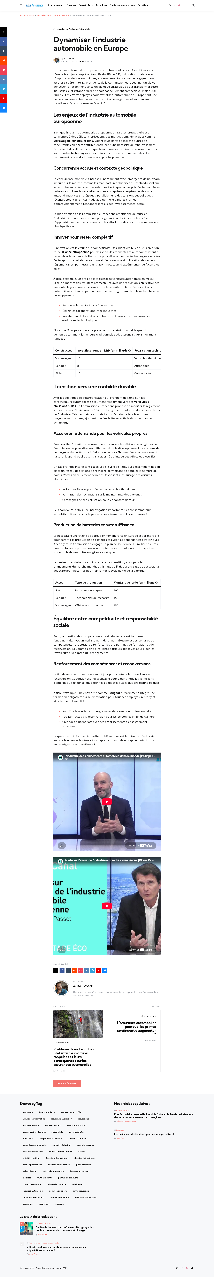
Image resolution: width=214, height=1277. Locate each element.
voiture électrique (59, 1197)
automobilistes (76, 1132)
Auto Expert (69, 58)
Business (71, 5)
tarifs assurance (81, 1191)
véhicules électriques (86, 1197)
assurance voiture (76, 1125)
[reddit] (3, 60)
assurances (83, 1118)
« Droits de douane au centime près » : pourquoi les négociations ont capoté (56, 1249)
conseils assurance (77, 1138)
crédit (81, 1151)
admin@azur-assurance (126, 1121)
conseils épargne (85, 1145)
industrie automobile (53, 1171)
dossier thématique (84, 1158)
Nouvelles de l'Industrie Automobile (73, 29)
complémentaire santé (50, 1138)
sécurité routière (58, 1191)
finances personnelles (59, 1164)
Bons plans (28, 1138)
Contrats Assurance (46, 1223)
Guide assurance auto (121, 5)
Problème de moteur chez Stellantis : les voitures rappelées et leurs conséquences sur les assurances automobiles (73, 1057)
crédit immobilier (31, 1158)
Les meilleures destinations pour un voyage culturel (144, 1134)
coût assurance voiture (60, 1151)
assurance (28, 1112)
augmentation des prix (34, 1132)
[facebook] (175, 5)
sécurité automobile (33, 1191)
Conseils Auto (86, 5)
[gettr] (3, 98)
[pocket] (3, 70)
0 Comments (78, 61)
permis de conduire (68, 1177)
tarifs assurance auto (33, 1197)
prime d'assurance (32, 1184)
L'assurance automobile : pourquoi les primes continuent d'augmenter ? (136, 1028)
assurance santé (31, 1125)
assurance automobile (34, 1118)
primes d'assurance (56, 1184)
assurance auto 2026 (71, 1112)
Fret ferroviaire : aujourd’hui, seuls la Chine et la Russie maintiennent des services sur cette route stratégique (153, 1116)
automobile (57, 1132)
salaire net (77, 1184)
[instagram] (179, 5)
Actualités (101, 5)
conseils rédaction (61, 1145)
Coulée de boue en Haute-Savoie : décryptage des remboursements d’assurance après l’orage (65, 1229)
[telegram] (3, 89)
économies (43, 1204)
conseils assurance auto (35, 1145)
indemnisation (30, 1171)
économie (28, 1204)
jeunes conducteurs (80, 1171)
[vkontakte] (3, 79)
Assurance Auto (47, 1112)
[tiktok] (184, 5)
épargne (59, 1204)
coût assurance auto (33, 1151)
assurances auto (53, 1125)
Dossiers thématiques (57, 1158)
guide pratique (83, 1164)
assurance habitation (61, 1118)
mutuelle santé (44, 1177)
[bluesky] (3, 108)
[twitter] (170, 5)
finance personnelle (32, 1164)
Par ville (142, 5)
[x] (3, 32)
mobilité (27, 1177)
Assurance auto (56, 5)
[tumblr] (3, 51)
